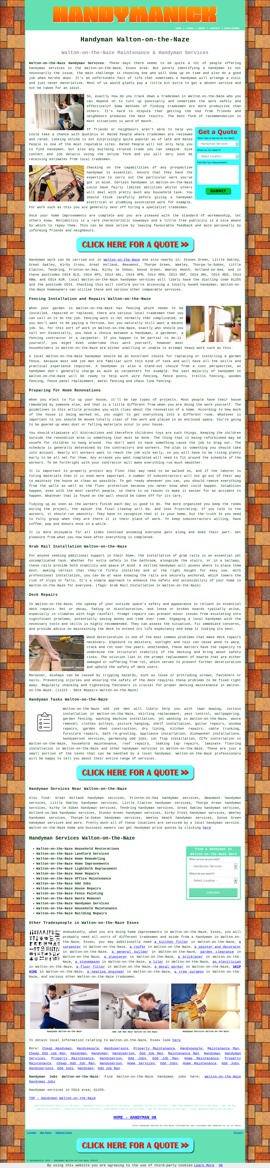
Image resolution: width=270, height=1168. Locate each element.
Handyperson (123, 1053)
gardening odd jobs (127, 738)
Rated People (131, 144)
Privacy (238, 1133)
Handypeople (88, 1048)
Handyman (212, 1053)
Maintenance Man (223, 1048)
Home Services (141, 1063)
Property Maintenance (154, 1048)
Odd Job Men (151, 1053)
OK (221, 1165)
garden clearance (217, 952)
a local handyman (154, 753)
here (207, 828)
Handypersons (116, 1048)
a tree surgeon (189, 972)
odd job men (116, 709)
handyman (216, 68)
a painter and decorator (217, 947)
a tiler (156, 962)
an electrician (227, 962)
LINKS (189, 28)
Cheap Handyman (57, 1048)
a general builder (130, 952)
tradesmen (177, 106)
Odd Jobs (137, 1058)
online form (119, 154)
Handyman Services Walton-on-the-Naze (82, 838)
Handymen (79, 1053)
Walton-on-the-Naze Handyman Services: (67, 63)
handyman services (47, 68)
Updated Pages (63, 1133)
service (225, 83)
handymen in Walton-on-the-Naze (161, 182)
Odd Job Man (165, 1058)
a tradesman (168, 96)
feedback (185, 225)
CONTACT (215, 28)
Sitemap (31, 1133)
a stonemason (87, 962)
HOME (178, 28)
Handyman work (42, 260)
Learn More (204, 1165)
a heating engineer (105, 972)
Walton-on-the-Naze (122, 260)
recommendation (220, 116)
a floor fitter (90, 967)
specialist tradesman (166, 207)
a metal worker (168, 967)
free (183, 220)
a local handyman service (214, 823)
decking (186, 685)
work (161, 202)
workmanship (219, 215)
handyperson (74, 738)
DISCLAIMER (231, 28)
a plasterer (115, 957)
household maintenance (94, 743)
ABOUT (201, 28)
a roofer (138, 947)
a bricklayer (190, 957)
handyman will (194, 78)
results (156, 116)
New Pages (46, 1133)
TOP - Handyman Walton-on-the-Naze (62, 1098)
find (45, 798)
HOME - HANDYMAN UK (135, 1117)
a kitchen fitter (171, 942)
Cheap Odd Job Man (47, 1053)
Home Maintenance (201, 1058)
